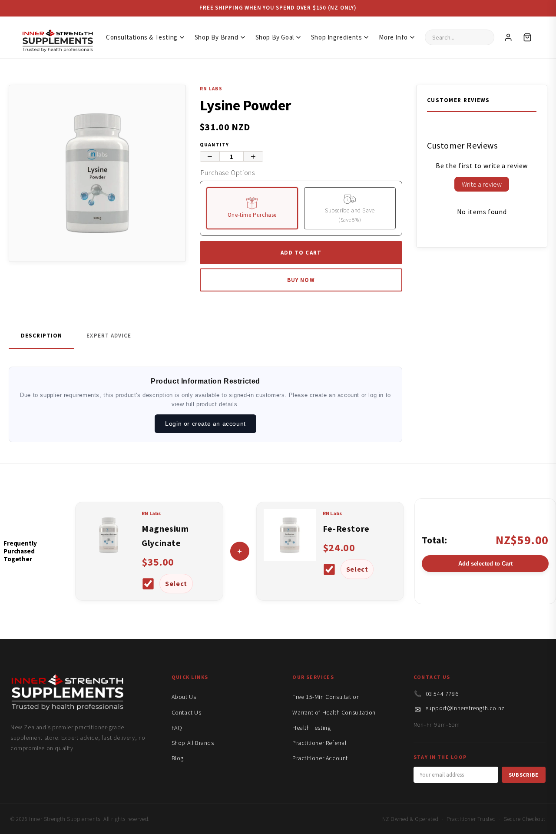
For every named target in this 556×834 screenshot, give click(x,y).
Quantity (214, 144)
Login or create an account (205, 423)
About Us (184, 697)
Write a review (482, 184)
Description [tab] (41, 335)
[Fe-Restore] (290, 558)
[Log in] (508, 37)
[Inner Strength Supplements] (57, 38)
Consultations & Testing (142, 37)
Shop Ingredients (336, 37)
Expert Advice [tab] (108, 335)
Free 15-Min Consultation (326, 697)
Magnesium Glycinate (165, 535)
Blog (178, 758)
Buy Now (300, 280)
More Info (393, 37)
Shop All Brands (193, 743)
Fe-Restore (346, 528)
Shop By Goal (274, 37)
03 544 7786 (442, 694)
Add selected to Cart (485, 563)
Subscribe (524, 774)
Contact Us (187, 712)
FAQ (177, 727)
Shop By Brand (216, 37)
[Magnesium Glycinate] (109, 558)
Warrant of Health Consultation (334, 712)
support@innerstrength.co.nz (465, 708)
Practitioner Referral (319, 743)
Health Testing (311, 727)
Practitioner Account (320, 758)
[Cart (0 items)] (527, 37)
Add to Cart (301, 252)
